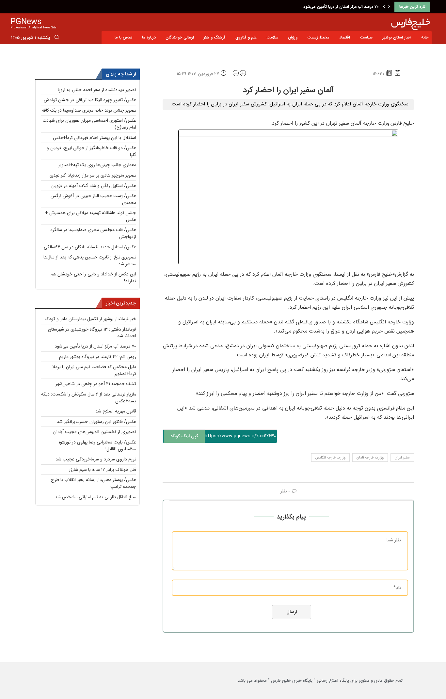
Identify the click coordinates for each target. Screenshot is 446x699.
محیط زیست (318, 37)
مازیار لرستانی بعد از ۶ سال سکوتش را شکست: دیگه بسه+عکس (88, 398)
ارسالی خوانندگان (180, 37)
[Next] (389, 7)
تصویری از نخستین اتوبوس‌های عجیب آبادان (94, 431)
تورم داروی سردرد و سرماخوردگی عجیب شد (96, 459)
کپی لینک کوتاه (184, 436)
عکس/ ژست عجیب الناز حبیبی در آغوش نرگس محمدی (93, 199)
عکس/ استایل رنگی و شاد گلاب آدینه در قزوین (93, 185)
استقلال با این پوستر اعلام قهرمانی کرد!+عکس (94, 137)
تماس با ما (123, 37)
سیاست (366, 37)
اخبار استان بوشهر (396, 37)
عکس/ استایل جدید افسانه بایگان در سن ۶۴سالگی (90, 247)
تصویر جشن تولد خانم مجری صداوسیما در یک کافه (89, 110)
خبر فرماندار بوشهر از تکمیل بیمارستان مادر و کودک (90, 318)
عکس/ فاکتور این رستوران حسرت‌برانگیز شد (96, 421)
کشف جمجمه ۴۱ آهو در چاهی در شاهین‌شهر (96, 383)
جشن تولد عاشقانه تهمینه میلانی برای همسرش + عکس (90, 216)
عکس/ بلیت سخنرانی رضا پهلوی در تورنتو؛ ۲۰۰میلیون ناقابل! (97, 446)
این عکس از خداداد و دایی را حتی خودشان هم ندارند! (93, 278)
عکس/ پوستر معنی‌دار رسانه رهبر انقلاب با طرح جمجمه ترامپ (93, 483)
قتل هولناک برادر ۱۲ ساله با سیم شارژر (102, 469)
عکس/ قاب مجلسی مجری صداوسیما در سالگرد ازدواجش (93, 233)
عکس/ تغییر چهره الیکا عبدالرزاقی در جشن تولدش (90, 99)
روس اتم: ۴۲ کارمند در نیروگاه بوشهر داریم (97, 356)
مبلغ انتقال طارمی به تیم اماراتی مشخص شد (95, 497)
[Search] (57, 38)
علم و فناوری (246, 37)
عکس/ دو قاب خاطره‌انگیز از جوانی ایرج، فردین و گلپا (91, 151)
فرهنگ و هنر (215, 37)
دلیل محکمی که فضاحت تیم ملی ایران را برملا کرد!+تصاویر (94, 370)
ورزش (292, 37)
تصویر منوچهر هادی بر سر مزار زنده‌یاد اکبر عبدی (93, 175)
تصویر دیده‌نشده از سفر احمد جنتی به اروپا (97, 89)
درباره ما (149, 37)
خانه (424, 37)
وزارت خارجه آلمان (370, 457)
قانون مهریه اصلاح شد (115, 411)
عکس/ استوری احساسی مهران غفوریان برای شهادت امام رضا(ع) (89, 124)
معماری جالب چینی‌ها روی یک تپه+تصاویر (97, 164)
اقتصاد (344, 37)
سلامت (272, 37)
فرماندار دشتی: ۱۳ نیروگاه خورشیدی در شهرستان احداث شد (92, 333)
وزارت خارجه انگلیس (330, 457)
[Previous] (384, 7)
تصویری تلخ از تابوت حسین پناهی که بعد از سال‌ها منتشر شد (89, 261)
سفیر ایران (402, 457)
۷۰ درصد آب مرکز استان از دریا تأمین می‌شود (341, 7)
